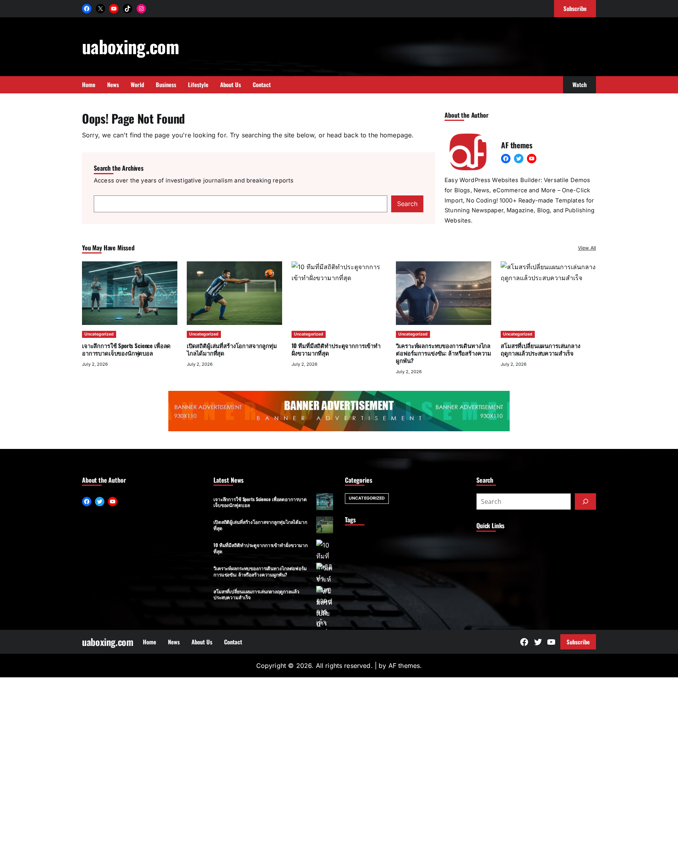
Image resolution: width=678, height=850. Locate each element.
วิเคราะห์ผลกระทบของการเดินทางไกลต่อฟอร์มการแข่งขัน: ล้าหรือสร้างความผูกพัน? (443, 353)
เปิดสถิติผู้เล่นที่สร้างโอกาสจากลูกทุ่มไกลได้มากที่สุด (232, 349)
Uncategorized (99, 334)
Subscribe (578, 641)
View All (587, 248)
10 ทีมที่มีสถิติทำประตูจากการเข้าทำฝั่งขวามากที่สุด (260, 548)
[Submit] (585, 501)
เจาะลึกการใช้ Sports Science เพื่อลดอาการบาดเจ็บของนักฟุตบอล (126, 349)
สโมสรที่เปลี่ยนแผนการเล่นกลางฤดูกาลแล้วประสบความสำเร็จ (256, 594)
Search (407, 204)
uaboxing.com (130, 46)
